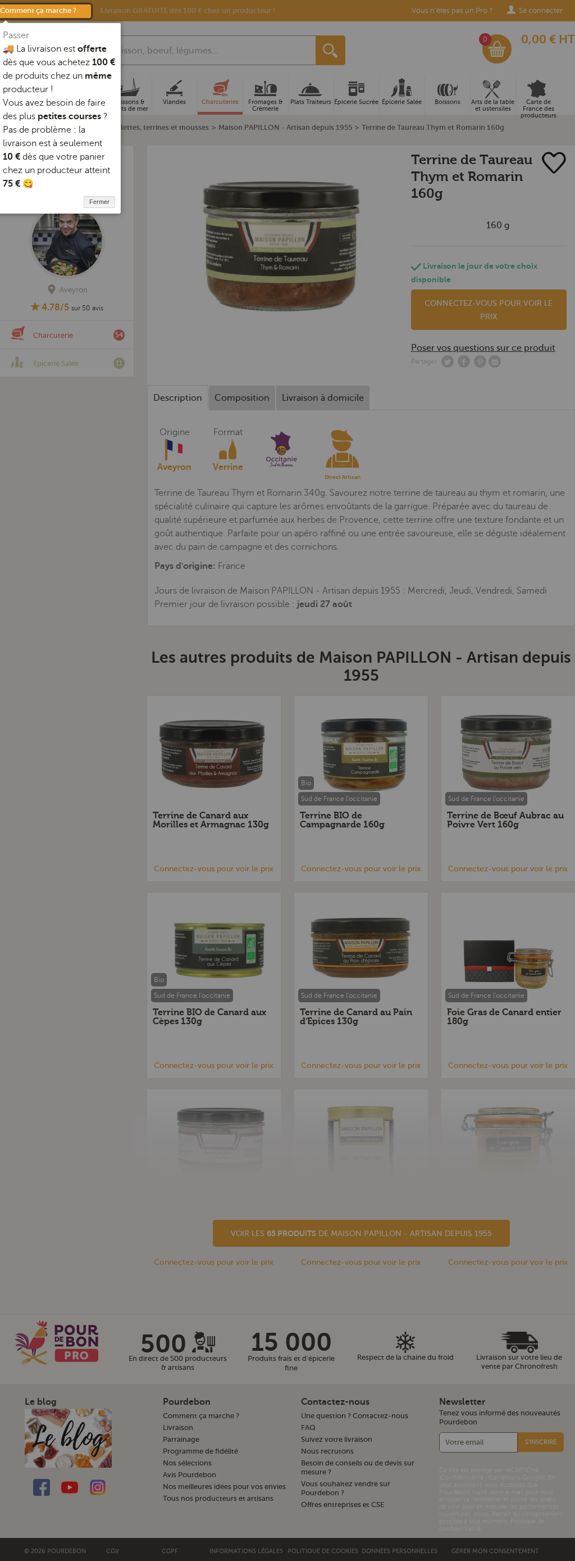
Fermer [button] (99, 201)
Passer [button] (16, 35)
